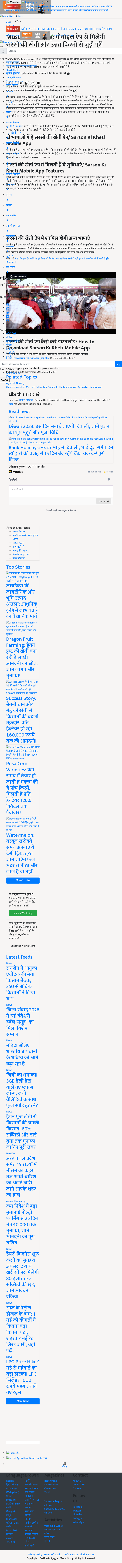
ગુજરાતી (10, 1542)
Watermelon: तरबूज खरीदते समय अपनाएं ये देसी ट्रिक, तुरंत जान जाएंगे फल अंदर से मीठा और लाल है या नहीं (21, 853)
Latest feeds (19, 957)
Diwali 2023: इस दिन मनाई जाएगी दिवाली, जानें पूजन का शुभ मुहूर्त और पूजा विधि (59, 429)
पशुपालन (64, 6)
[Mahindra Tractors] (62, 35)
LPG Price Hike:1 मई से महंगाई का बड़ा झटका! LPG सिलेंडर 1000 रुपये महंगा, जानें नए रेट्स (23, 1377)
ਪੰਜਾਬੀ (9, 1534)
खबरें (27, 1481)
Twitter (77, 1511)
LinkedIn (77, 1514)
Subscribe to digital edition (54, 1511)
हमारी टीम (10, 353)
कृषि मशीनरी (12, 74)
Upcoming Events (53, 1526)
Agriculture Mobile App (90, 387)
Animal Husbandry (15, 1201)
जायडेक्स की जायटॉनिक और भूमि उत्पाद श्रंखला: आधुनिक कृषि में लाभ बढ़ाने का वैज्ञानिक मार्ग (22, 601)
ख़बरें (26, 6)
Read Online (50, 1481)
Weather (11, 1153)
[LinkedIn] (7, 315)
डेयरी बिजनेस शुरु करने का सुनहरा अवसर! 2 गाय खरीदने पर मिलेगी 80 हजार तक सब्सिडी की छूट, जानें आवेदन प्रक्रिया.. (22, 1275)
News (9, 963)
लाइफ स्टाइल (77, 29)
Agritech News (14, 383)
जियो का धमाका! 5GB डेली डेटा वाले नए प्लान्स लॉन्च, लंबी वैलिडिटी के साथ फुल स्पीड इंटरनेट (22, 1090)
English (10, 1481)
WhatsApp (78, 1522)
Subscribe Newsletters (23, 946)
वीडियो (82, 10)
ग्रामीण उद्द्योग (31, 1523)
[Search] (16, 15)
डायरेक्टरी (103, 10)
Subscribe (61, 292)
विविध (92, 29)
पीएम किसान (12, 85)
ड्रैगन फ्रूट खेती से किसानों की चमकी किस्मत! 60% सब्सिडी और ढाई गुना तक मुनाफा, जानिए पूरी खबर (22, 1131)
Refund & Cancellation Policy (79, 1555)
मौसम (31, 6)
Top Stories (18, 567)
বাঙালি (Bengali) (11, 1509)
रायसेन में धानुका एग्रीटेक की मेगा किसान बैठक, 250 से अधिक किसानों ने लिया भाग (21, 983)
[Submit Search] (118, 364)
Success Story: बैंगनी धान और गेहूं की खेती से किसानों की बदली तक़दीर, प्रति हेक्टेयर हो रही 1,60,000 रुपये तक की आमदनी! (22, 719)
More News (23, 1401)
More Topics (13, 373)
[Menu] (13, 2)
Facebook (78, 1507)
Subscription (51, 1485)
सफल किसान (12, 10)
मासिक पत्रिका (92, 10)
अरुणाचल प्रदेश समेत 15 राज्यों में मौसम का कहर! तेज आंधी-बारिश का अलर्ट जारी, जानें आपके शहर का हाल (21, 1176)
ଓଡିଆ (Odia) (12, 1523)
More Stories (23, 880)
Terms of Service (53, 1555)
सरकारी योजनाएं (52, 6)
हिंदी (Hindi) (12, 1485)
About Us (78, 1481)
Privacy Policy (35, 1555)
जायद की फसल (13, 78)
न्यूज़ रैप (23, 29)
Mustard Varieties (15, 387)
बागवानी (73, 6)
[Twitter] (7, 312)
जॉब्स (64, 1467)
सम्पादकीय (62, 10)
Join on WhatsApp (23, 913)
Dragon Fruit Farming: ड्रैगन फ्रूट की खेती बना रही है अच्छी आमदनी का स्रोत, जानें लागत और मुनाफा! (22, 657)
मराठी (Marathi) (11, 1498)
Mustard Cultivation (36, 387)
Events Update (52, 1530)
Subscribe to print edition (54, 1503)
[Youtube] (7, 319)
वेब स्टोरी (101, 6)
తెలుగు (9, 1538)
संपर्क (9, 357)
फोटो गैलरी (73, 10)
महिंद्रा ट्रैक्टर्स (12, 70)
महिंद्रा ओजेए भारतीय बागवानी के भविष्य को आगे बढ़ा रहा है (22, 1054)
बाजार (22, 10)
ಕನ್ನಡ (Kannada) (11, 1517)
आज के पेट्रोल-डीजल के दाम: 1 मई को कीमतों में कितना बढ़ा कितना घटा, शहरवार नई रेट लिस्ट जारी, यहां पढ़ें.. (21, 1329)
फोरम (9, 345)
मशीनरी (81, 6)
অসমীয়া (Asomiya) (11, 1529)
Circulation (50, 1488)
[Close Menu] (1, 46)
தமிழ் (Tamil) (13, 1504)
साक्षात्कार (38, 10)
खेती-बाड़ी (39, 6)
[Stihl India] (35, 35)
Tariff (47, 1492)
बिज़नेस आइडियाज (14, 81)
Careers (77, 1488)
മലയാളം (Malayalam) (12, 1490)
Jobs (86, 29)
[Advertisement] (23, 1423)
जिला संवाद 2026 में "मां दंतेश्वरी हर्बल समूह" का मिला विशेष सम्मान (22, 1022)
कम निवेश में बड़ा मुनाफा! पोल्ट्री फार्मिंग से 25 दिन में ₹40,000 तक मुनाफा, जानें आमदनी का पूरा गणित (22, 1224)
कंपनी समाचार (50, 10)
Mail (11, 404)
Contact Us (79, 1485)
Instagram (78, 1518)
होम (21, 6)
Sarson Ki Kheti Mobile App (62, 387)
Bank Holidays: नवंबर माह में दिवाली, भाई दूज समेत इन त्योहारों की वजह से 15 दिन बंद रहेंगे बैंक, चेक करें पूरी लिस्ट (61, 453)
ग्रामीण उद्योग (91, 6)
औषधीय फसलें (32, 1500)
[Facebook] (7, 304)
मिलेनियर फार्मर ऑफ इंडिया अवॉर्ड (21, 66)
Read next (19, 411)
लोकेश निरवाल (26, 400)
